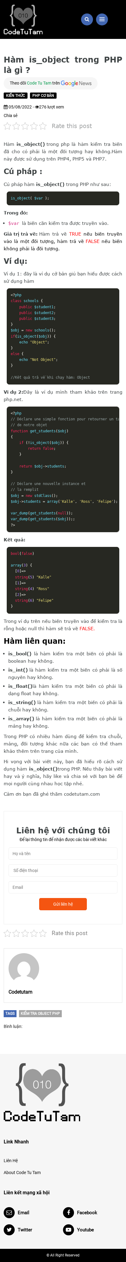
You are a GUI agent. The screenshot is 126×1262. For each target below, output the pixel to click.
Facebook (87, 1212)
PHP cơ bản (43, 95)
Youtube (85, 1230)
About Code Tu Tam (22, 1172)
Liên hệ (11, 1160)
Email (23, 1212)
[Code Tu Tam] (31, 19)
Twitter (25, 1230)
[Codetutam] (24, 968)
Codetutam (20, 992)
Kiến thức (15, 95)
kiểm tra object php (40, 1013)
